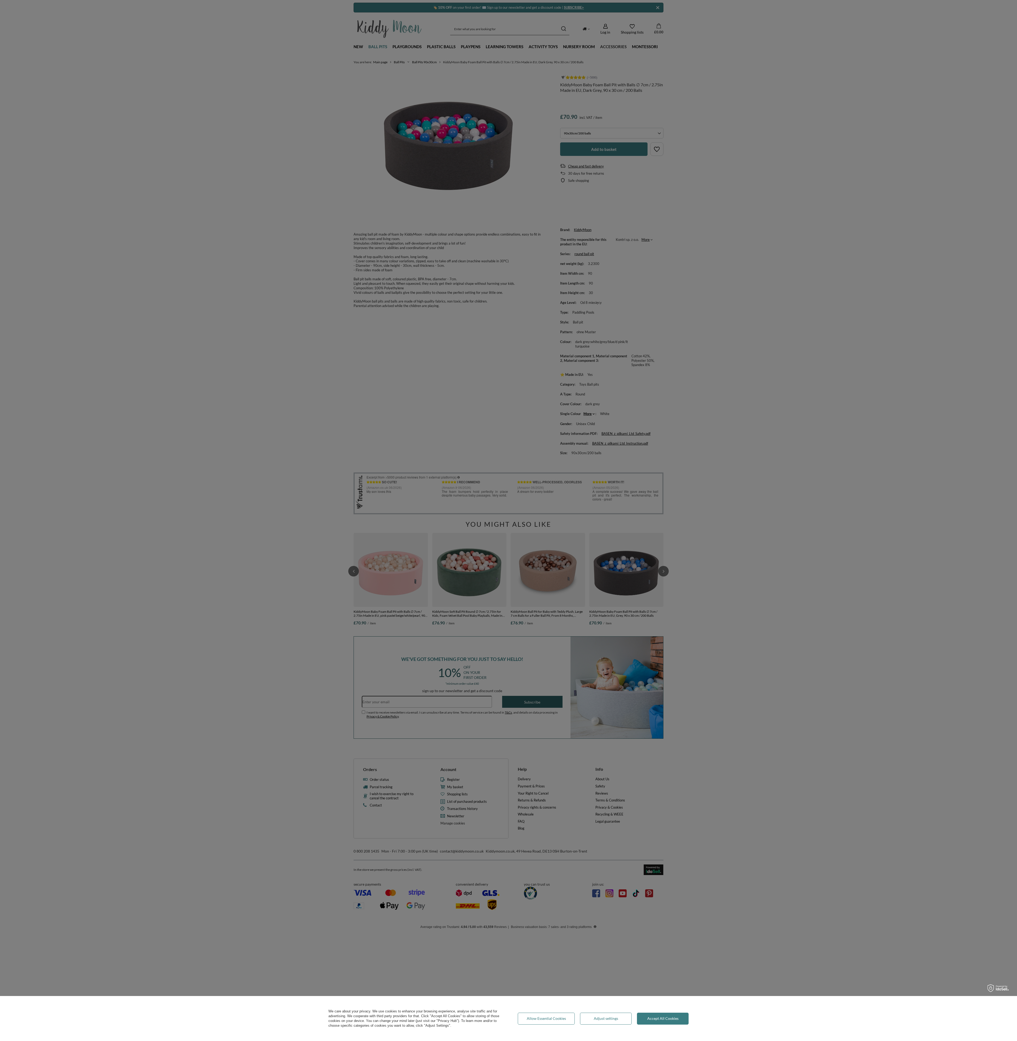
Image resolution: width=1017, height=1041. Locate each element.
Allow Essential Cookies (546, 1018)
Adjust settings (606, 1018)
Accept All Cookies (663, 1018)
